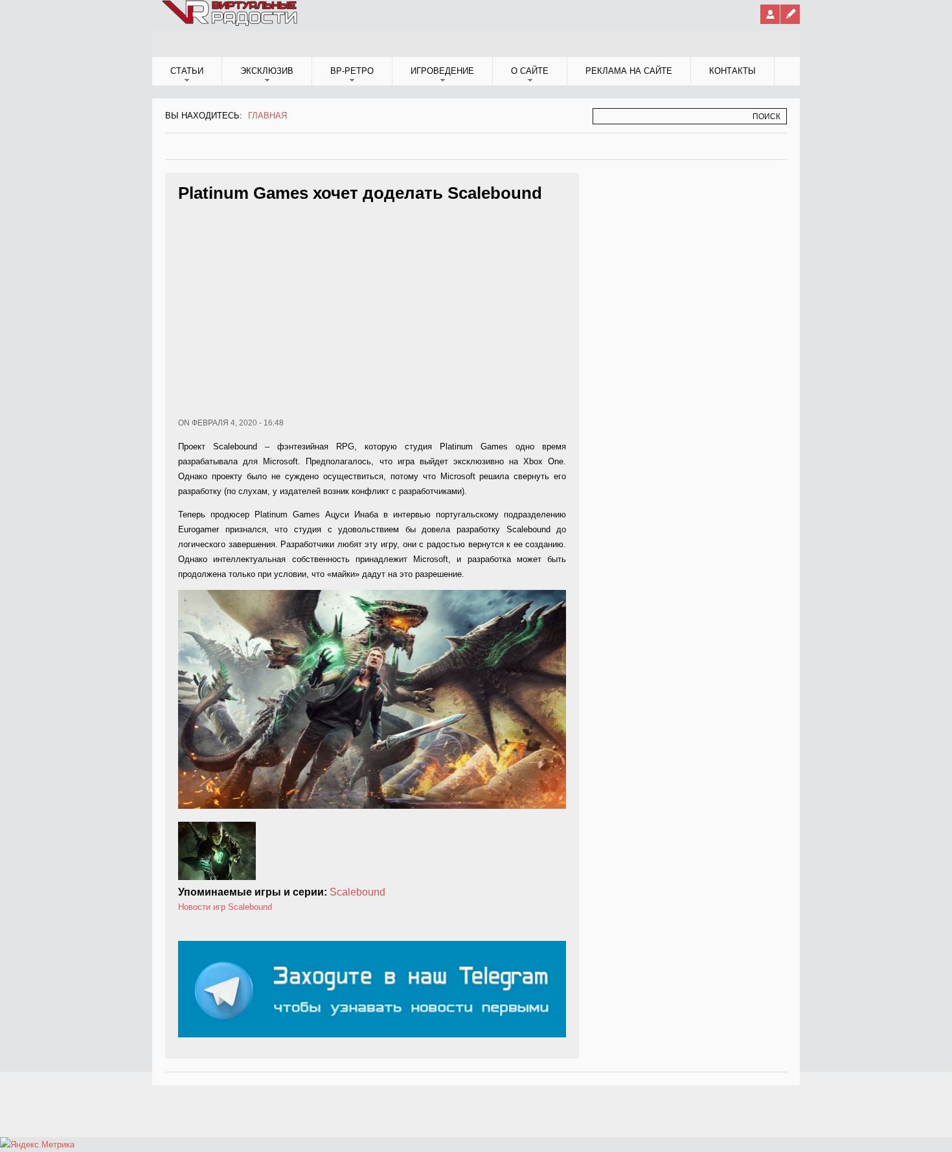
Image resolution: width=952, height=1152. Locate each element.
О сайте (530, 71)
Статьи (186, 71)
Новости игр (201, 907)
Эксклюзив (266, 71)
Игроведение (442, 71)
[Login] (770, 14)
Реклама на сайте (628, 71)
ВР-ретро (352, 71)
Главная (267, 115)
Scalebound (357, 892)
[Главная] (230, 23)
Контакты (732, 71)
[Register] (790, 14)
